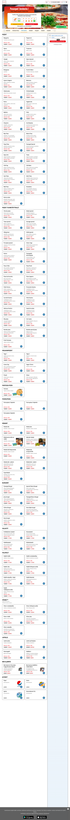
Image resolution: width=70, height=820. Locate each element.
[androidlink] (28, 817)
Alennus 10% (31, 24)
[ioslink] (42, 817)
